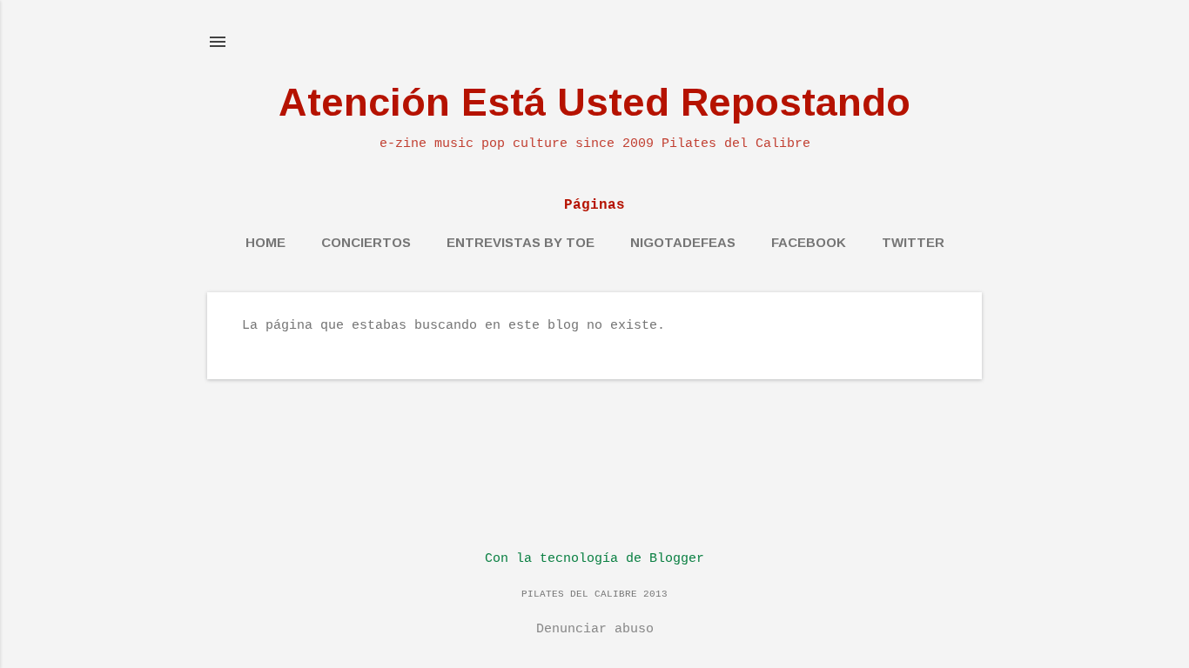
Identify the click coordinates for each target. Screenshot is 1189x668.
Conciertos (366, 242)
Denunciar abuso (595, 629)
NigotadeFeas (683, 242)
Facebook (808, 242)
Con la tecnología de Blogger (594, 558)
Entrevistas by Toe (520, 242)
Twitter (913, 242)
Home (265, 242)
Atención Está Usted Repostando (594, 102)
